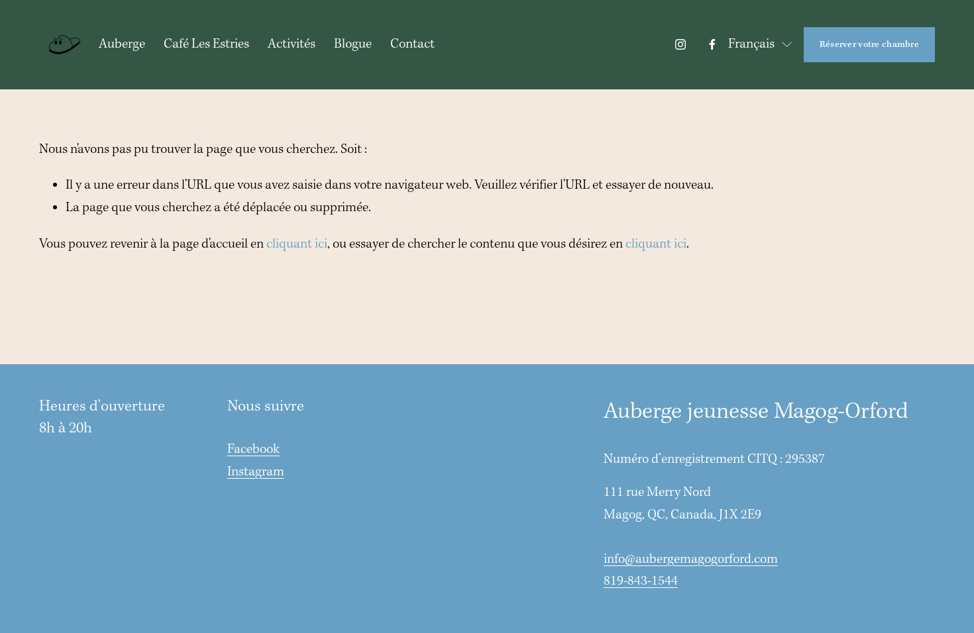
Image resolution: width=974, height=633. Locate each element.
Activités (291, 44)
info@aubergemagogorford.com (691, 559)
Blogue (353, 44)
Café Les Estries (206, 44)
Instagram (255, 472)
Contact (412, 44)
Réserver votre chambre (869, 44)
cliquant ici (296, 244)
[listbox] (760, 44)
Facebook (253, 449)
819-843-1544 (641, 581)
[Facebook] (712, 44)
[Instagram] (680, 44)
